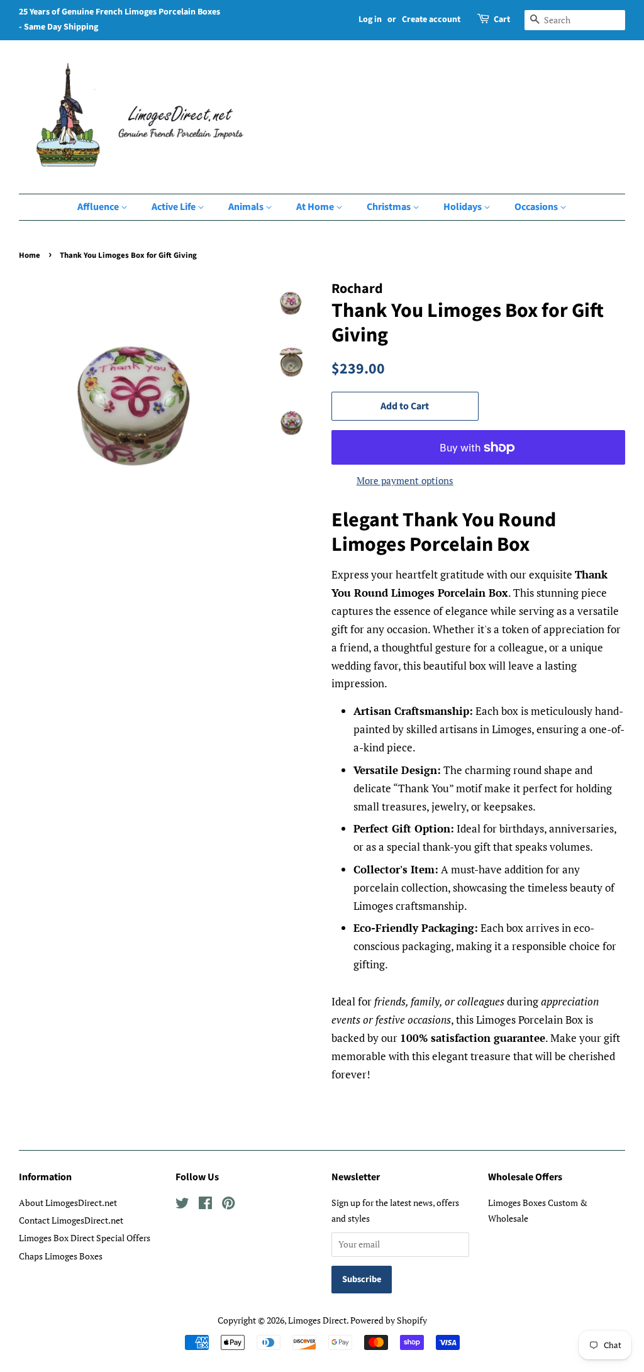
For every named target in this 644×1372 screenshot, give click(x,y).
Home (29, 255)
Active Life (174, 207)
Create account (431, 19)
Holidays (463, 207)
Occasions (537, 207)
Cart (502, 19)
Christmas (390, 207)
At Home (316, 207)
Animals (246, 207)
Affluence (99, 207)
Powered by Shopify (388, 1320)
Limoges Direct (317, 1320)
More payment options (405, 480)
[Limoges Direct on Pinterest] (228, 1205)
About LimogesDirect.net (68, 1203)
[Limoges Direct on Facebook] (205, 1205)
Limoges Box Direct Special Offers (84, 1238)
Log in (370, 19)
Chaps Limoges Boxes (61, 1256)
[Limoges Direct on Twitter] (182, 1205)
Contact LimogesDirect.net (71, 1220)
